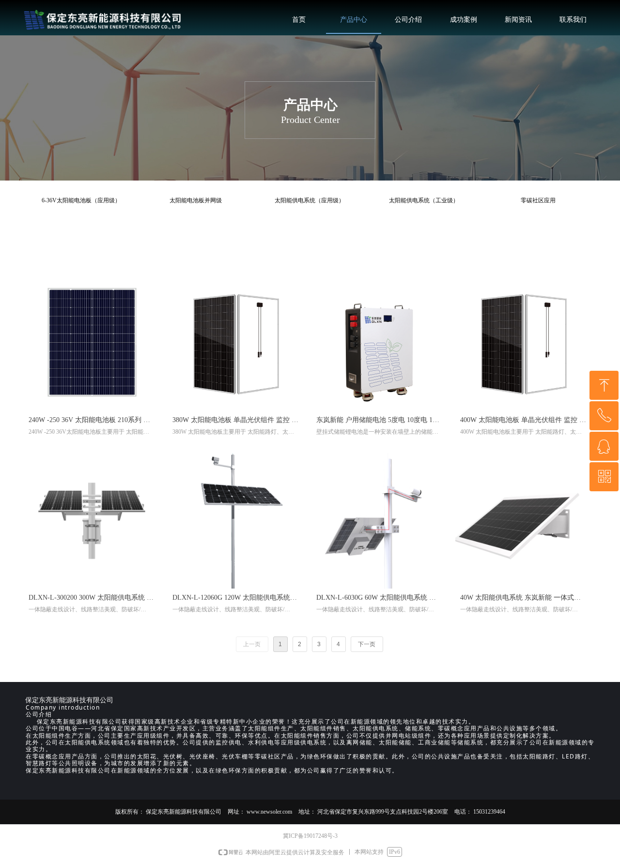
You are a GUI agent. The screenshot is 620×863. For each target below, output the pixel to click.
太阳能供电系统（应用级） (309, 200)
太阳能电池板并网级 (196, 200)
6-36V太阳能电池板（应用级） (81, 200)
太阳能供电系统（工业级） (424, 200)
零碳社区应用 (538, 200)
